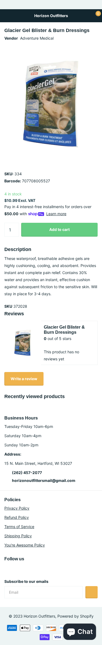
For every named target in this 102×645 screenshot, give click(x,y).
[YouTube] (18, 568)
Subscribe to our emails (26, 581)
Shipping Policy (18, 535)
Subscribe (91, 592)
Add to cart (59, 229)
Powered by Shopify (75, 616)
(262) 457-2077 (27, 472)
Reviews (14, 313)
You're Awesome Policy (24, 545)
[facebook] (29, 568)
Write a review (24, 378)
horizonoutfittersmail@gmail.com (43, 480)
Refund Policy (16, 517)
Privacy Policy (16, 508)
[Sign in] (84, 15)
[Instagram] (6, 568)
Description (17, 249)
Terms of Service (19, 526)
